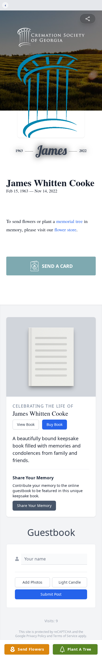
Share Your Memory (34, 505)
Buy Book (55, 424)
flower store (65, 229)
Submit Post (51, 594)
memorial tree (69, 221)
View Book (26, 424)
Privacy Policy (36, 636)
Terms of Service (65, 636)
